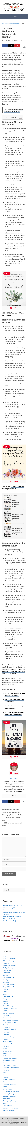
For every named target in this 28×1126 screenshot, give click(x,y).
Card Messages (5, 23)
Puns (4, 1072)
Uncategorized (7, 1105)
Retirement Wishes (16, 815)
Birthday (5, 975)
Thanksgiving (7, 1098)
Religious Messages (9, 1079)
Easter (5, 991)
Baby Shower (7, 970)
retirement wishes (8, 102)
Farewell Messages (8, 1006)
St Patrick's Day (8, 1089)
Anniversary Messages (9, 965)
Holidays (5, 1039)
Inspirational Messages (10, 1044)
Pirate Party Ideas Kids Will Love (12, 905)
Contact (8, 1118)
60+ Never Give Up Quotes (11, 921)
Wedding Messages (9, 1110)
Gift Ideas (6, 1015)
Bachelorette (6, 972)
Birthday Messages (8, 977)
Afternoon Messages (9, 961)
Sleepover (6, 1086)
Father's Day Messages (10, 1008)
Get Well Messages (9, 1013)
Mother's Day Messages (10, 1058)
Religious (5, 1077)
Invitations (6, 1046)
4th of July (6, 956)
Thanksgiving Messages (10, 1101)
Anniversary (6, 963)
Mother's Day (7, 1056)
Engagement (6, 999)
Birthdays (6, 980)
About (3, 1118)
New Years (6, 1063)
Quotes (5, 1075)
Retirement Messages (14, 23)
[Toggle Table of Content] (20, 117)
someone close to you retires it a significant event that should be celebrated (14, 671)
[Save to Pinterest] (17, 45)
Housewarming (7, 1041)
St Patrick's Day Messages (11, 1091)
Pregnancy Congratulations (11, 1067)
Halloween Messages (9, 1037)
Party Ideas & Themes (9, 1065)
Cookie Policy (16, 1120)
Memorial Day (7, 1053)
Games (5, 1010)
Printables (6, 1070)
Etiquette (5, 1001)
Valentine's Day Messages (10, 1108)
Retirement (8, 812)
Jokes (5, 1048)
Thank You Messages (9, 1096)
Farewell (5, 1003)
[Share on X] (11, 45)
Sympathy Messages (9, 1094)
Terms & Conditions (16, 1118)
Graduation (6, 1025)
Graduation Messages (9, 1029)
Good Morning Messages (10, 1020)
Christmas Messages (9, 984)
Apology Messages (8, 968)
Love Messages (7, 1051)
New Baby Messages (9, 1060)
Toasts (5, 1103)
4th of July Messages (9, 958)
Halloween (6, 1032)
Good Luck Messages (9, 1018)
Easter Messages (8, 996)
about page (19, 791)
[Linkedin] (13, 796)
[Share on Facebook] (5, 45)
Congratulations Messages (11, 987)
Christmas (6, 982)
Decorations (6, 989)
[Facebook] (15, 796)
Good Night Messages (9, 1022)
